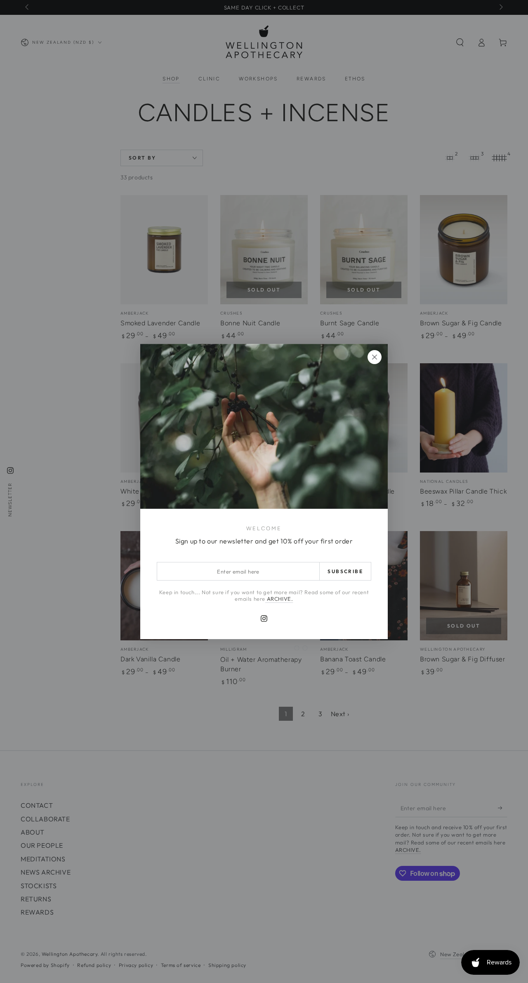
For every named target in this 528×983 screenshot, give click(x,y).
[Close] (374, 357)
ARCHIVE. (279, 598)
